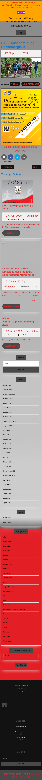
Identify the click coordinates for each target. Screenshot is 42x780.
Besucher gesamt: (21, 737)
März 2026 (7, 385)
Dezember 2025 (9, 394)
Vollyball (6, 632)
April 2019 (7, 489)
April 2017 (7, 498)
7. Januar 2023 (14, 281)
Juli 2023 (6, 453)
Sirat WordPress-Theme (16, 773)
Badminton (7, 541)
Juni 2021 (7, 480)
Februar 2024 (8, 444)
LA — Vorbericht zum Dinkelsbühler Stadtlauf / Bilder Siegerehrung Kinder (18, 271)
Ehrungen (6, 555)
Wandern (6, 636)
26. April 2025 (14, 331)
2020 (5, 596)
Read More (12, 233)
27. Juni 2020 (14, 215)
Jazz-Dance (7, 578)
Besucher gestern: (21, 732)
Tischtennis (7, 623)
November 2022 (9, 471)
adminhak (32, 215)
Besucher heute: (21, 726)
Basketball (7, 546)
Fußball (6, 559)
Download (7, 550)
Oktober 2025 (8, 398)
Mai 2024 (6, 435)
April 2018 (7, 493)
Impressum (21, 689)
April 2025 (7, 412)
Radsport (6, 614)
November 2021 (9, 475)
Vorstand (6, 573)
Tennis (5, 618)
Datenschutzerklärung (21, 685)
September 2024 (9, 421)
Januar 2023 (8, 466)
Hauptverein (7, 564)
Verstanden (21, 12)
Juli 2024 (6, 430)
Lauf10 (5, 600)
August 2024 (8, 426)
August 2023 (8, 448)
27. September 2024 (16, 53)
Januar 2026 (8, 389)
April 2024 (7, 439)
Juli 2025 (6, 408)
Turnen (6, 627)
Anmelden (7, 522)
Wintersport (7, 641)
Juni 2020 (7, 484)
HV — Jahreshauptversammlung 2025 (18, 321)
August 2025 (8, 403)
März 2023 (7, 462)
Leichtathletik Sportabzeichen (14, 609)
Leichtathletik (30, 83)
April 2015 (7, 502)
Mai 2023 (6, 457)
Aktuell (15, 83)
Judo (5, 582)
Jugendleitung (8, 587)
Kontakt (6, 568)
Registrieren (7, 517)
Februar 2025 (8, 417)
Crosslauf (6, 605)
